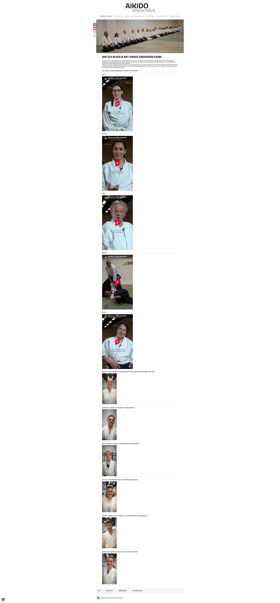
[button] (3, 600)
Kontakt (109, 591)
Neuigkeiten (161, 16)
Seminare (150, 16)
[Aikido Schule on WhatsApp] (94, 35)
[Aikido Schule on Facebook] (94, 24)
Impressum (123, 591)
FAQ (99, 591)
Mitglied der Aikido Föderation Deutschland (112, 598)
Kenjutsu (139, 16)
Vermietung (174, 16)
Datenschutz (138, 591)
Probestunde (106, 16)
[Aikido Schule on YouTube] (94, 28)
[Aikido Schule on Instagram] (94, 31)
